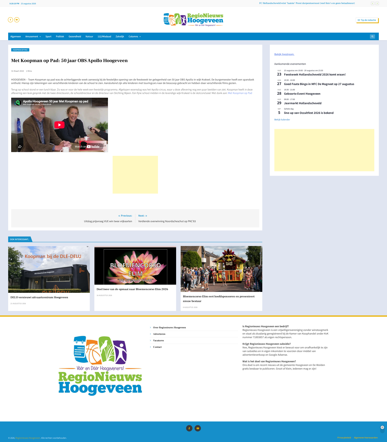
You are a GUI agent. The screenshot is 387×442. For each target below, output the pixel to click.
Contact (157, 347)
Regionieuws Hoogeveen (27, 437)
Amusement (31, 36)
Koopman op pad (20, 49)
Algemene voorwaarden (366, 437)
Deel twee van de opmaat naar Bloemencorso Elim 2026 (132, 289)
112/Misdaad (104, 36)
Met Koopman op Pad (240, 93)
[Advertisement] (135, 175)
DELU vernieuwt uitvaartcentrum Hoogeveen (39, 297)
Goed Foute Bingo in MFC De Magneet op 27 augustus (319, 84)
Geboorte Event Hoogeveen (302, 93)
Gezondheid (75, 36)
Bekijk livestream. (284, 54)
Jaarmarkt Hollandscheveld (303, 103)
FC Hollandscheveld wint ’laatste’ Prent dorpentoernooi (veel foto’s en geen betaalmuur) (307, 3)
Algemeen (15, 36)
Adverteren (159, 334)
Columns (133, 36)
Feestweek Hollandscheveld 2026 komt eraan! (315, 74)
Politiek (60, 36)
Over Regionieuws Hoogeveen (169, 327)
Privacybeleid (344, 437)
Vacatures (158, 340)
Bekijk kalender (282, 119)
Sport (48, 36)
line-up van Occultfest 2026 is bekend (309, 113)
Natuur (89, 36)
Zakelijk (120, 36)
